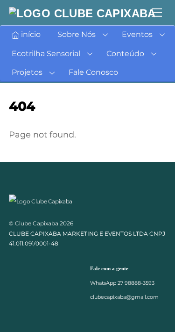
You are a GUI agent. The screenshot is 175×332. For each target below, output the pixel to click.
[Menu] (156, 12)
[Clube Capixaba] (82, 13)
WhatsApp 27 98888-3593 (122, 283)
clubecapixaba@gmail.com (124, 297)
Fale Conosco (93, 72)
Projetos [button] (27, 72)
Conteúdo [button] (125, 53)
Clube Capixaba (36, 223)
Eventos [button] (137, 34)
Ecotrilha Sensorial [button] (46, 53)
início (30, 34)
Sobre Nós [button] (76, 34)
